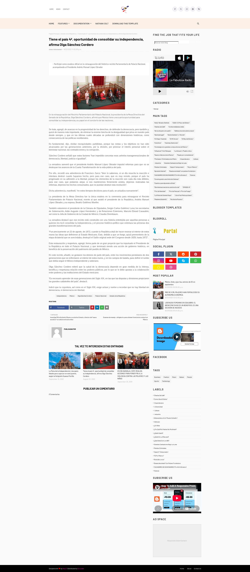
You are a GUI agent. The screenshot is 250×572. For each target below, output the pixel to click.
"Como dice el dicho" (177, 399)
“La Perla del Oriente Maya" (162, 195)
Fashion (166, 377)
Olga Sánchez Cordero (85, 296)
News (58, 9)
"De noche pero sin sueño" (162, 131)
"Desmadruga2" (159, 135)
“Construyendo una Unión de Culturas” (166, 179)
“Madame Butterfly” (160, 199)
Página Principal (54, 34)
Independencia (61, 296)
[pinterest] (192, 9)
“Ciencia (192, 175)
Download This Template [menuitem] (125, 23)
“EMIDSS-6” (186, 187)
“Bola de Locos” (177, 459)
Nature (181, 377)
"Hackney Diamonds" (171, 143)
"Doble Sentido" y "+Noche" (176, 135)
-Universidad (177, 407)
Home (51, 9)
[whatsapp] (195, 260)
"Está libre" (157, 143)
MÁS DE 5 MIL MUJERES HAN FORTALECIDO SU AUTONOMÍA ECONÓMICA (182, 293)
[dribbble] (170, 267)
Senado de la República (68, 34)
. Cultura (195, 159)
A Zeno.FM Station (159, 96)
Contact (66, 9)
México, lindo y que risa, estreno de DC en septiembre (180, 283)
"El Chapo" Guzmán (160, 139)
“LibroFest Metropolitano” (183, 195)
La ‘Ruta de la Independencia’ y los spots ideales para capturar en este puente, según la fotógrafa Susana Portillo (63, 373)
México (72, 296)
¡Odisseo (177, 422)
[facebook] (175, 9)
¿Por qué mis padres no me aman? (177, 429)
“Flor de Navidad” (160, 191)
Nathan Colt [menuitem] (101, 23)
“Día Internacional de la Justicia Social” (166, 187)
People (189, 377)
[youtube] (170, 260)
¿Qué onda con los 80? (177, 441)
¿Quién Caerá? (177, 433)
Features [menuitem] (63, 23)
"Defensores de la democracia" (184, 131)
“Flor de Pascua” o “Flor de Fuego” (180, 191)
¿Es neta (177, 425)
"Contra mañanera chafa (176, 127)
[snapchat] (158, 267)
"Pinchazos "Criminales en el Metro (165, 159)
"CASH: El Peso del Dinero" (181, 123)
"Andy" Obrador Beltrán (161, 123)
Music (174, 377)
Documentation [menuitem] (81, 23)
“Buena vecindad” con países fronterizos (182, 171)
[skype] (198, 9)
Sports (156, 381)
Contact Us (197, 568)
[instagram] (187, 9)
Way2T (65, 568)
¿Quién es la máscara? (177, 437)
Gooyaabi (81, 568)
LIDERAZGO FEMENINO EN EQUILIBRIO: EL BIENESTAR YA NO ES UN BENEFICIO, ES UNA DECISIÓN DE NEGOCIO (181, 305)
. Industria (157, 163)
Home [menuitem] (51, 23)
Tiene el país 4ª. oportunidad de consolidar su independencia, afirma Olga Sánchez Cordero (98, 373)
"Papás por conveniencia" (185, 155)
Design (177, 109)
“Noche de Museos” (176, 199)
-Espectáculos (185, 159)
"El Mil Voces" (174, 139)
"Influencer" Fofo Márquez (162, 151)
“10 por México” (192, 167)
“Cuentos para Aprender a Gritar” (164, 183)
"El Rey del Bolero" (187, 139)
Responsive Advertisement (177, 541)
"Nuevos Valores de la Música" (164, 155)
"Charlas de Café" (159, 127)
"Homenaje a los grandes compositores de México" (171, 147)
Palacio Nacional (100, 296)
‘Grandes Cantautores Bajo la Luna (175, 163)
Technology (166, 381)
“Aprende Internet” (160, 171)
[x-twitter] (181, 9)
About (189, 568)
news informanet (55, 49)
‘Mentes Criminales (160, 167)
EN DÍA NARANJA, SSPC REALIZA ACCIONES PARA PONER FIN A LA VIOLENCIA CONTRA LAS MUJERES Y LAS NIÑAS (132, 375)
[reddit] (183, 254)
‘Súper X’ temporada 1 (177, 167)
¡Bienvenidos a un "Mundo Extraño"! (177, 418)
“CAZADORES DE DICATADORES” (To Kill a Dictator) (170, 175)
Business (157, 377)
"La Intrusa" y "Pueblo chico (183, 151)
